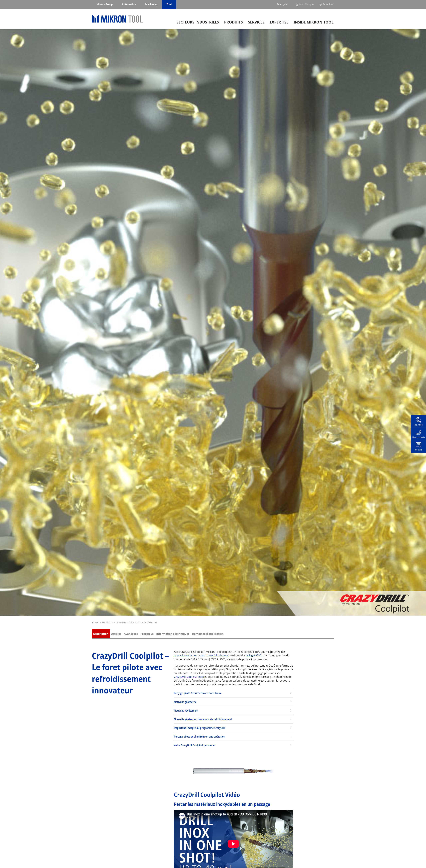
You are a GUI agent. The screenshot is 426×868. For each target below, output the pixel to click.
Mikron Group (105, 4)
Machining (151, 4)
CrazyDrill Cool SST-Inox (189, 677)
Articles (116, 634)
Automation (129, 4)
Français (282, 4)
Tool (169, 4)
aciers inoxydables (185, 655)
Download (328, 4)
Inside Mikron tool (313, 22)
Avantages (131, 634)
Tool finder (418, 424)
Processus (147, 634)
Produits (233, 22)
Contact (418, 449)
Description (100, 634)
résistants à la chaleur (214, 655)
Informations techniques (172, 634)
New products (418, 437)
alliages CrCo (254, 655)
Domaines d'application (208, 634)
